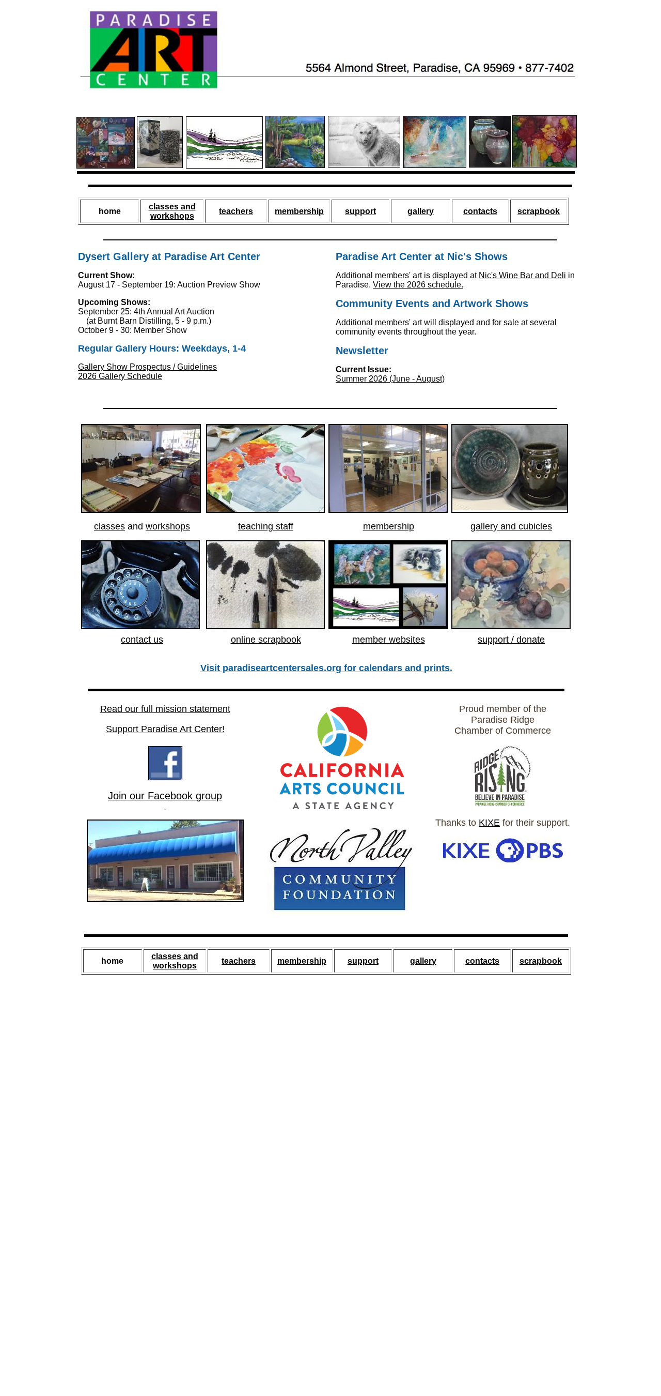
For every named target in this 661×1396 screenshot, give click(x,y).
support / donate (511, 639)
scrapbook (538, 211)
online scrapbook (266, 639)
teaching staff (265, 526)
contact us (142, 639)
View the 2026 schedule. (418, 284)
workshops (168, 526)
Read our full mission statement (165, 709)
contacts (480, 211)
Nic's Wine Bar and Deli (522, 275)
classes (109, 526)
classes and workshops (172, 211)
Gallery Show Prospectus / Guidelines (147, 366)
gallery (420, 211)
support (360, 211)
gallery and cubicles (511, 526)
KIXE (489, 822)
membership (299, 211)
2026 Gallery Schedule (120, 376)
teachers (236, 211)
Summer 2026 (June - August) (390, 378)
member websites (388, 639)
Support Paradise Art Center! (165, 729)
